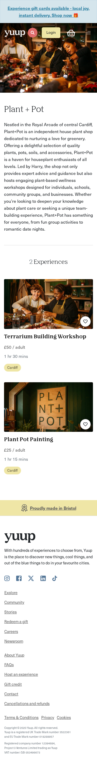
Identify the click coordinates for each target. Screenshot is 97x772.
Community (14, 602)
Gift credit (13, 684)
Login (51, 32)
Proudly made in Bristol (53, 508)
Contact (11, 694)
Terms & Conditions (21, 717)
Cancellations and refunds (27, 703)
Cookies (64, 717)
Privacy (47, 717)
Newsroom (13, 641)
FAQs (9, 665)
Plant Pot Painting (28, 439)
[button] (32, 32)
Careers (11, 631)
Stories (10, 612)
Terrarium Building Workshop (45, 336)
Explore (11, 592)
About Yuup (14, 655)
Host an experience (21, 674)
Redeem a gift (16, 621)
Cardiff (12, 367)
